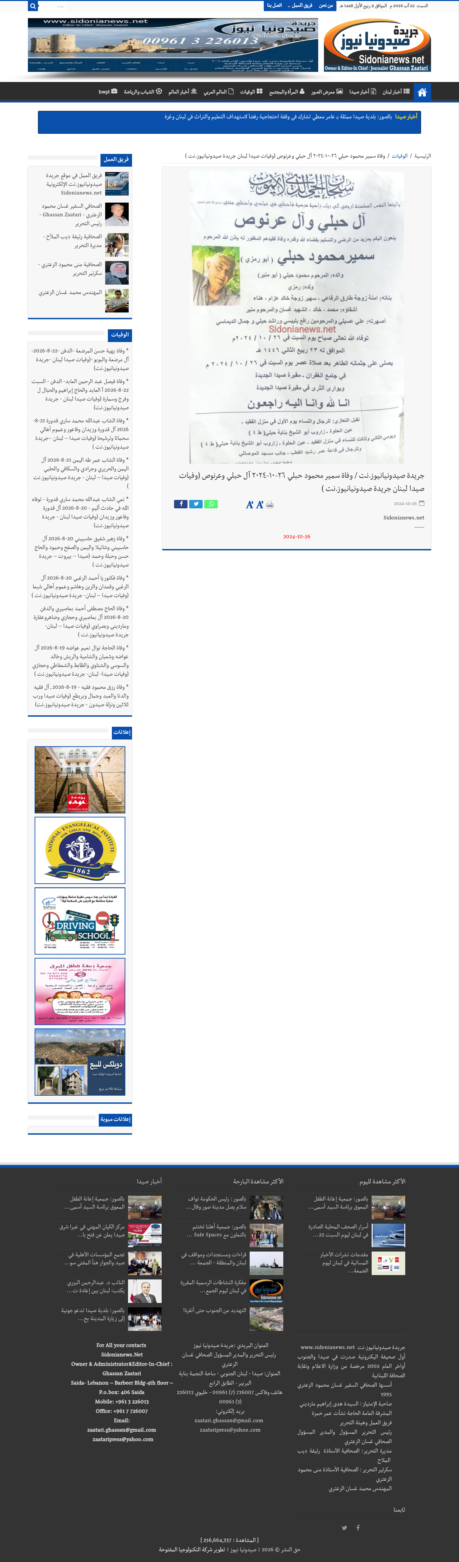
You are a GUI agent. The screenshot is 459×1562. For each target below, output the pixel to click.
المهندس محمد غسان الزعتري (70, 293)
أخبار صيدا (359, 93)
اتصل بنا (274, 6)
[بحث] (33, 6)
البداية (422, 92)
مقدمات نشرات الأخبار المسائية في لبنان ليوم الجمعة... (344, 1263)
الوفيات (247, 93)
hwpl (104, 93)
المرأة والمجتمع (283, 93)
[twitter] (344, 1528)
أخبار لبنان (392, 93)
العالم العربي (215, 93)
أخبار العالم (179, 93)
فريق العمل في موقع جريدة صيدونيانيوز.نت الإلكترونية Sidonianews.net (74, 185)
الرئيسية (422, 157)
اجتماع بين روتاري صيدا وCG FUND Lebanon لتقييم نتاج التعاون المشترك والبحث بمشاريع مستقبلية (285, 117)
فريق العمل (302, 6)
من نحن (326, 6)
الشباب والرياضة (139, 93)
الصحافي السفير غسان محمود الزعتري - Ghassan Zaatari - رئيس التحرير (70, 216)
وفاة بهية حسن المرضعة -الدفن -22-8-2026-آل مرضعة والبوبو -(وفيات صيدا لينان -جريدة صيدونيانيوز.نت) (80, 360)
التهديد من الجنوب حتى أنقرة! (214, 1311)
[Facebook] (357, 1528)
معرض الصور (323, 93)
